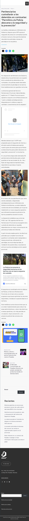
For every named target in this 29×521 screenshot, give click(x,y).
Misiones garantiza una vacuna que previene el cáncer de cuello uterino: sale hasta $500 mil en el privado (14, 407)
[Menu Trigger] (27, 3)
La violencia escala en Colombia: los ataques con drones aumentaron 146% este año (14, 421)
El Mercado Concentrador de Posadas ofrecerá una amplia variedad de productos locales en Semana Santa (16, 368)
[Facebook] (2, 482)
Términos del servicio (6, 509)
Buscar (6, 389)
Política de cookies (6, 504)
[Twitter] (5, 482)
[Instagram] (7, 482)
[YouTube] (9, 482)
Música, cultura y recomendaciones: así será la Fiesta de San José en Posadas (10, 354)
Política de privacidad (6, 500)
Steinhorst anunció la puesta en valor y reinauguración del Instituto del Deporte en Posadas (14, 414)
